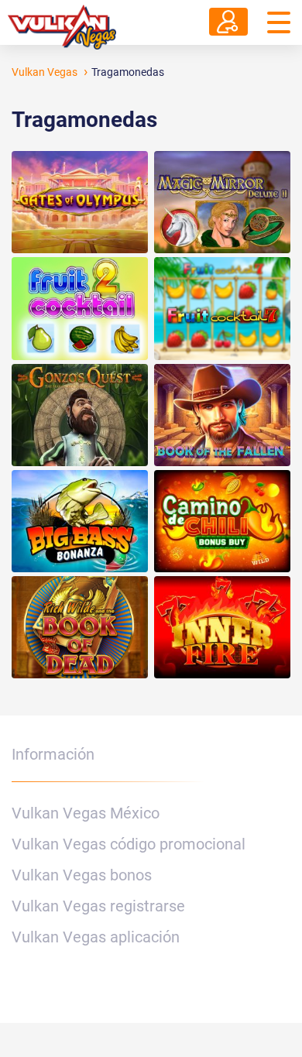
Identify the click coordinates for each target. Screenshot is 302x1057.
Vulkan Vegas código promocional (128, 844)
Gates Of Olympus (80, 202)
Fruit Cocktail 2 (80, 308)
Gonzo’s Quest (80, 415)
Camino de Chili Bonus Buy (222, 521)
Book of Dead (80, 627)
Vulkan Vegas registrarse (98, 906)
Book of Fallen (222, 415)
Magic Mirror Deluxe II (222, 202)
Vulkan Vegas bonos (82, 875)
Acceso (228, 22)
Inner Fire (222, 627)
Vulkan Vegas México (86, 813)
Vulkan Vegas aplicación (96, 937)
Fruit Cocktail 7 (222, 308)
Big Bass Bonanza (80, 521)
